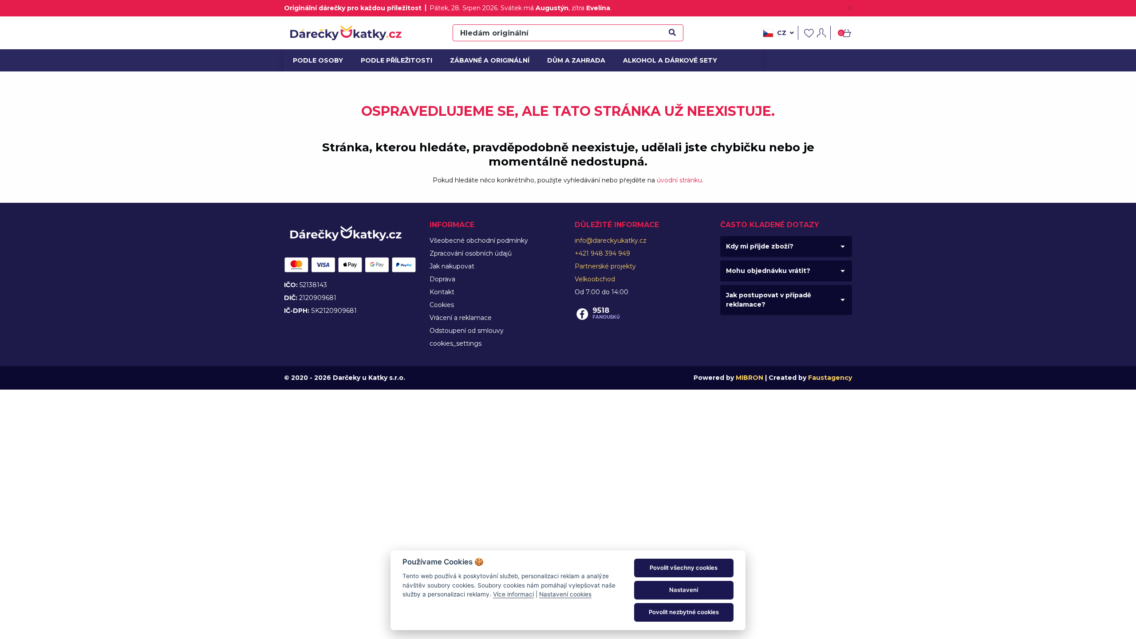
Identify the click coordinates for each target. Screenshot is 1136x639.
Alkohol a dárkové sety (665, 60)
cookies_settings (455, 343)
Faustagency (830, 378)
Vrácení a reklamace (461, 318)
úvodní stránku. (680, 180)
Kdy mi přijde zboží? (759, 246)
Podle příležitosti (393, 60)
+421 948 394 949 (602, 253)
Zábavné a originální (486, 60)
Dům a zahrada (574, 60)
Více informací (513, 594)
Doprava (442, 279)
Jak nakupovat (452, 266)
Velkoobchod (595, 279)
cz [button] (781, 33)
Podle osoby (317, 60)
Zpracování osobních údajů (471, 253)
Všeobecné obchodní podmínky (479, 241)
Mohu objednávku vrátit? (768, 271)
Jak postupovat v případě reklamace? (768, 299)
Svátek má (534, 8)
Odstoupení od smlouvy (467, 331)
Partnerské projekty (605, 266)
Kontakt (442, 292)
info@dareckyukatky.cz (611, 241)
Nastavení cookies (565, 594)
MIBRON (749, 378)
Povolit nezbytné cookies (684, 611)
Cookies (442, 305)
